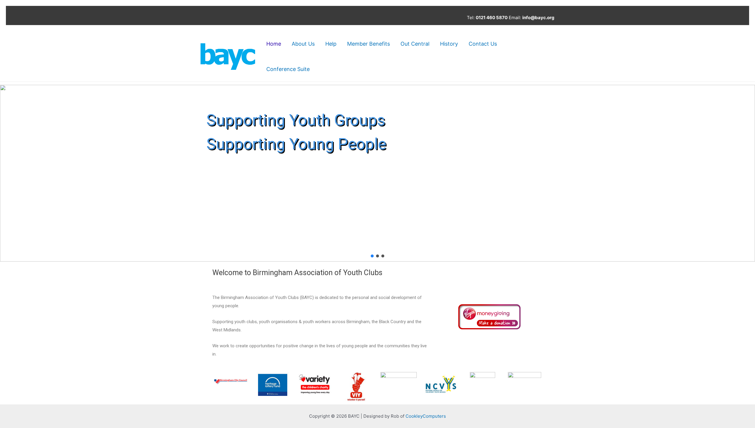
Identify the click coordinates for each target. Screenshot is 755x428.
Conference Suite (288, 69)
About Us (303, 44)
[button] (9, 173)
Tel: (487, 17)
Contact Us (483, 44)
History (449, 44)
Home (273, 44)
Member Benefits (368, 44)
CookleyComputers (426, 416)
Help (331, 44)
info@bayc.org (538, 17)
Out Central (415, 44)
